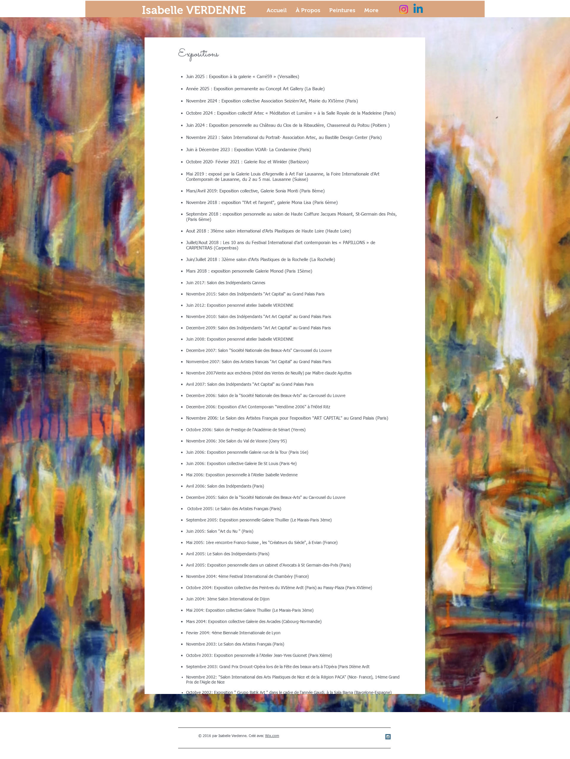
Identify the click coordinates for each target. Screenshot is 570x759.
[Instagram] (403, 9)
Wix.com (272, 736)
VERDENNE (216, 10)
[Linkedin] (418, 9)
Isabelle (164, 10)
